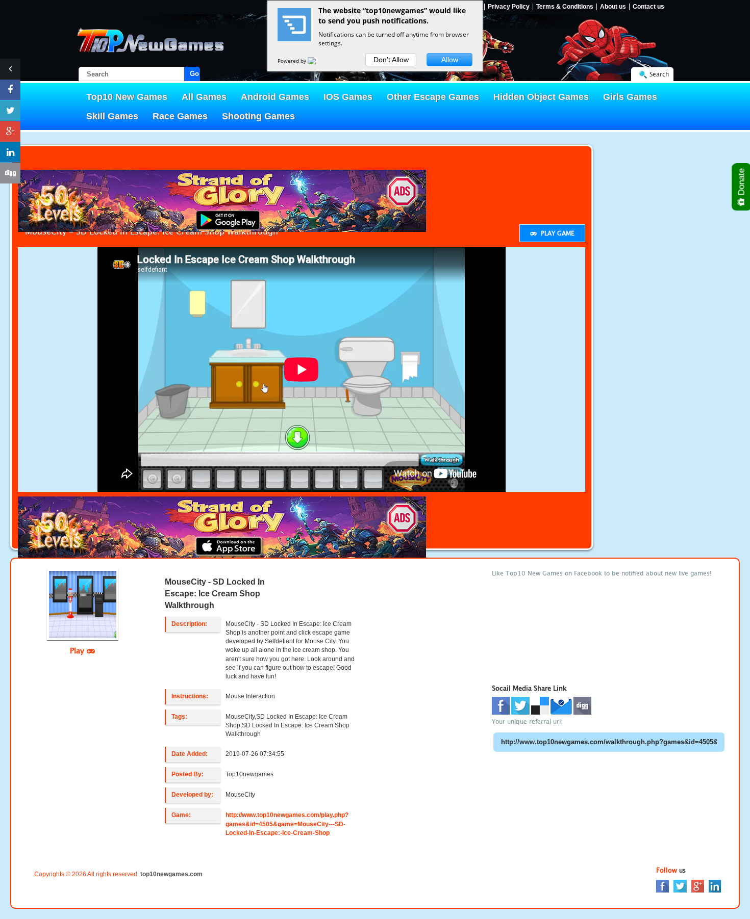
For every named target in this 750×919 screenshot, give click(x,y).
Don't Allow (391, 60)
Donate (741, 183)
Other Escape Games (433, 97)
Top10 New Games (126, 97)
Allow (449, 60)
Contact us (648, 7)
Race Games (180, 116)
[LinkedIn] (715, 885)
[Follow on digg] (10, 173)
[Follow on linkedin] (10, 152)
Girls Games (630, 97)
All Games (204, 97)
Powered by (293, 60)
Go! (195, 73)
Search (659, 74)
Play (78, 650)
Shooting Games (258, 116)
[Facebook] (662, 885)
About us (613, 7)
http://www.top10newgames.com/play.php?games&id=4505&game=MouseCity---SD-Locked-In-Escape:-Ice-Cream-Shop (287, 823)
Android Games (275, 97)
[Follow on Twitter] (10, 110)
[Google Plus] (697, 885)
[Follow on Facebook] (10, 90)
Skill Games (112, 116)
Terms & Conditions (564, 7)
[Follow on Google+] (10, 131)
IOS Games (347, 97)
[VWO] (318, 60)
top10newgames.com (171, 874)
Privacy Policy (509, 7)
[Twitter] (680, 885)
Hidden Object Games (541, 97)
